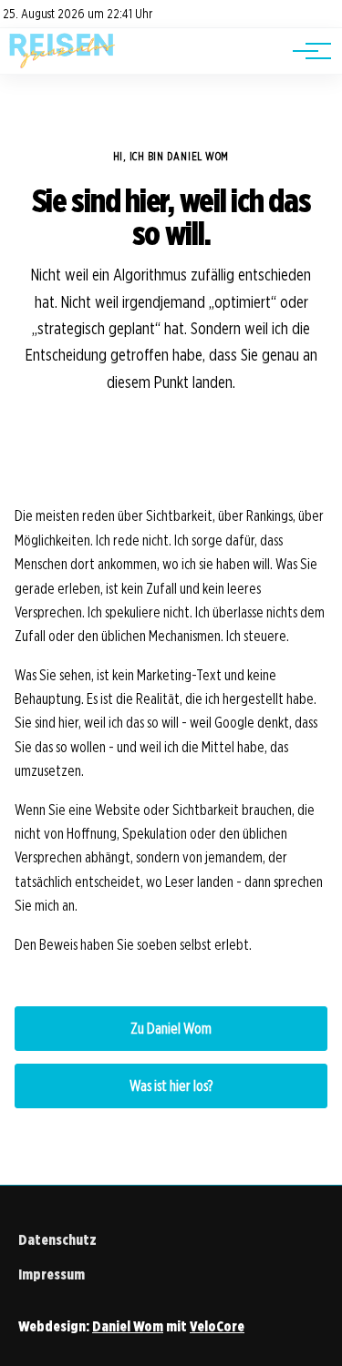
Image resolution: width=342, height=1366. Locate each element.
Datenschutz (57, 1240)
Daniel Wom (127, 1326)
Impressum (51, 1274)
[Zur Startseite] (62, 64)
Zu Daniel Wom (171, 1028)
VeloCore (217, 1326)
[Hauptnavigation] (305, 51)
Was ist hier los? (171, 1086)
